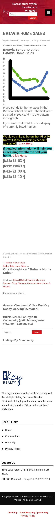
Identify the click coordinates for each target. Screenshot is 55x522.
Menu (48, 12)
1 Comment (44, 40)
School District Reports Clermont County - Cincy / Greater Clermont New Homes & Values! (26, 283)
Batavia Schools (10, 253)
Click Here (25, 143)
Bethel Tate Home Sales (16, 266)
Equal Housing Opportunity (34, 512)
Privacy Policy (28, 516)
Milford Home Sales (14, 262)
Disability (12, 512)
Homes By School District (32, 253)
